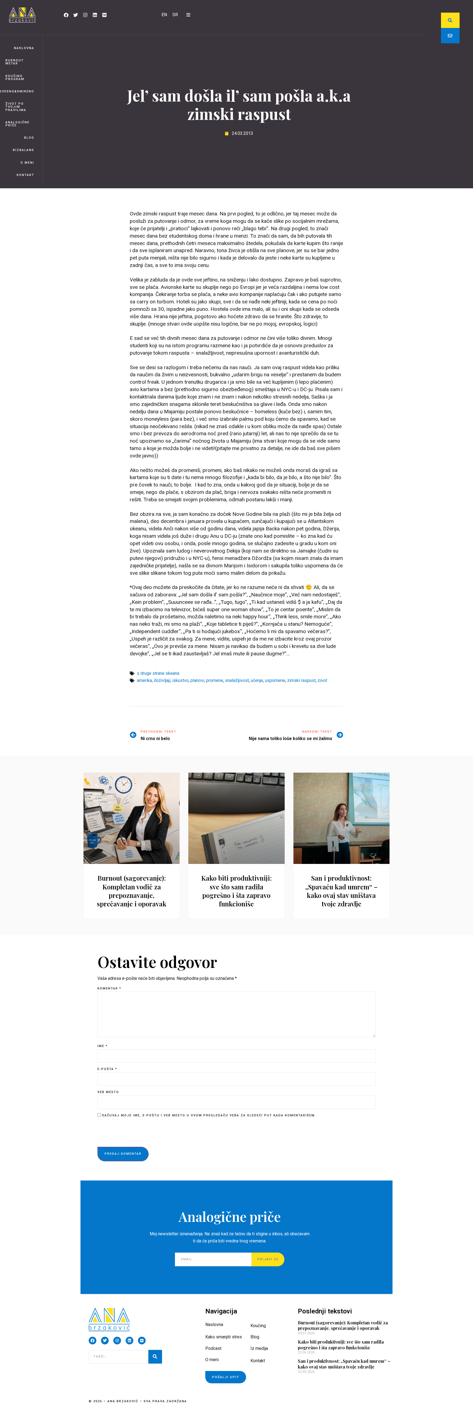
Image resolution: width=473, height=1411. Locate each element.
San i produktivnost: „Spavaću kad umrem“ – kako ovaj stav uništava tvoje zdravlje (341, 891)
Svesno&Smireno (17, 91)
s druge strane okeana (158, 673)
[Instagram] (85, 14)
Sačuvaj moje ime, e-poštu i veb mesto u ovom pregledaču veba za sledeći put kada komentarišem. (209, 1115)
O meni (27, 162)
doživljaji (162, 680)
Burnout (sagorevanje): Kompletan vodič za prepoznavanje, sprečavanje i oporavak (131, 891)
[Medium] (104, 14)
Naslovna (24, 48)
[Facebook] (66, 14)
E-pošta (107, 1069)
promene (214, 680)
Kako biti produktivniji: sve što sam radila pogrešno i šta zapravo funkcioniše (236, 891)
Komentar (109, 988)
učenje (257, 680)
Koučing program (14, 77)
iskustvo (180, 680)
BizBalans (23, 150)
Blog (29, 138)
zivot (322, 680)
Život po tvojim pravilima (15, 107)
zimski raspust (301, 680)
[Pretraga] (155, 1357)
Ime (102, 1046)
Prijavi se (268, 1259)
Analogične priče (17, 124)
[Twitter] (75, 14)
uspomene (275, 680)
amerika (144, 680)
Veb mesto (108, 1092)
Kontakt (25, 175)
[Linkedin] (94, 14)
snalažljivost (237, 680)
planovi (197, 680)
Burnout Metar (14, 62)
